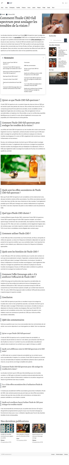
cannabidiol (17, 37)
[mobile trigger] (2, 3)
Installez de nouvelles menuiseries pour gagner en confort (7, 436)
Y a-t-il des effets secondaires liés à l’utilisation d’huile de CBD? (32, 84)
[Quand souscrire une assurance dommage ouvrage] (38, 428)
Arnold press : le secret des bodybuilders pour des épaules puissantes (62, 53)
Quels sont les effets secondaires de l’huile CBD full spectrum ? (11, 72)
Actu (18, 438)
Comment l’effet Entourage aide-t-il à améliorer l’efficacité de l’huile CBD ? (12, 87)
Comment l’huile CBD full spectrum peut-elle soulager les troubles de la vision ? (32, 79)
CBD (25, 35)
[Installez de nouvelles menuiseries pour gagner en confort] (7, 428)
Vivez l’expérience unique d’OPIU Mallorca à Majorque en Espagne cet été (57, 78)
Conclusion (27, 62)
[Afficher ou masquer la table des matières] (29, 58)
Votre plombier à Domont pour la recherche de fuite (23, 435)
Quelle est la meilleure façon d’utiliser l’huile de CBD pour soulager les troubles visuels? (33, 90)
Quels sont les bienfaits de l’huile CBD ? (12, 83)
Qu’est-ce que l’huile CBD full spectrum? (31, 69)
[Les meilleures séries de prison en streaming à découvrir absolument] (52, 62)
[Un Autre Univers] (10, 3)
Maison (3, 440)
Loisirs (59, 58)
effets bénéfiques (36, 39)
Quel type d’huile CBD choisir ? (10, 76)
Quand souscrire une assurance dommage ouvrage (37, 436)
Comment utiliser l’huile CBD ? (10, 79)
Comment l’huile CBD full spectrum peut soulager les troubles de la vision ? (12, 67)
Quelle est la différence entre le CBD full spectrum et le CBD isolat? (33, 74)
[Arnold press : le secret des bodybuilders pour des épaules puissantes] (52, 51)
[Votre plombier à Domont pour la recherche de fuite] (23, 428)
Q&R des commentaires (29, 65)
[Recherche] (63, 3)
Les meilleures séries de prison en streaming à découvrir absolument (62, 64)
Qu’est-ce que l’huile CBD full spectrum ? (10, 63)
